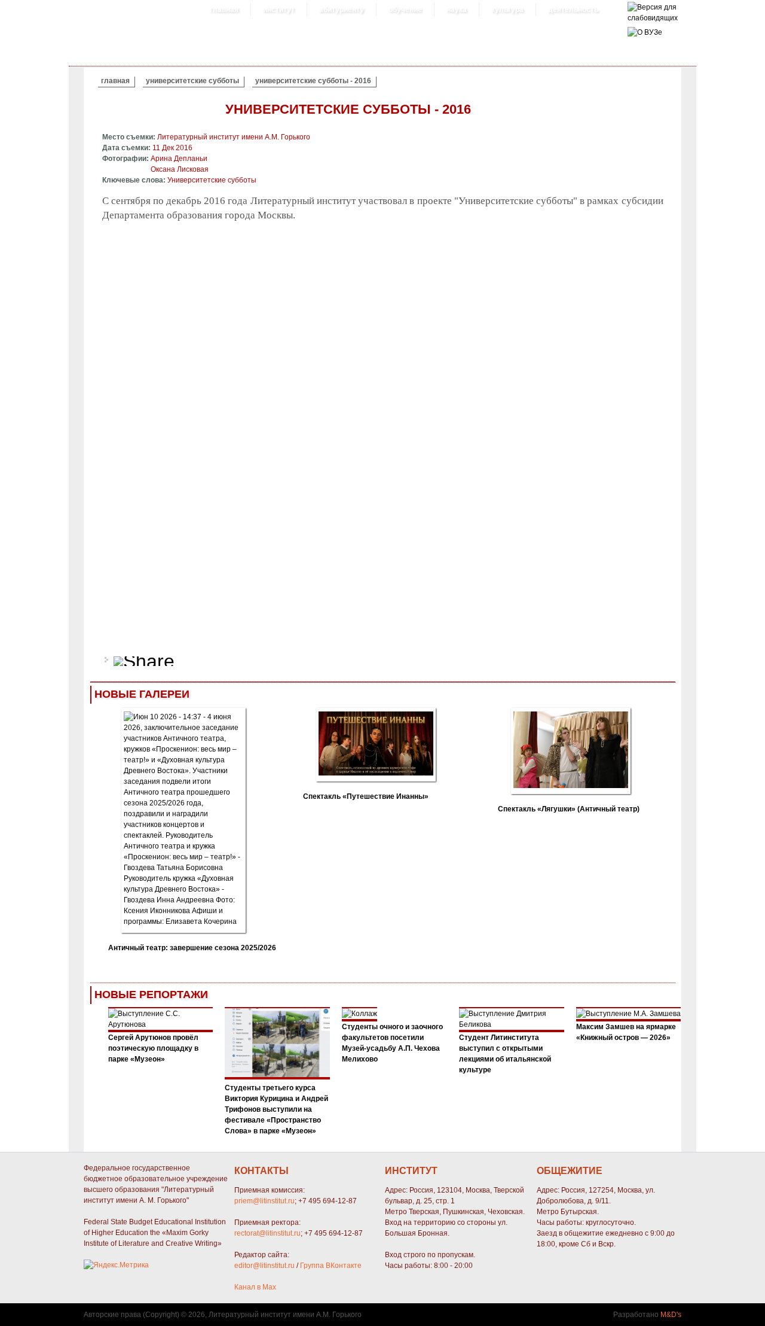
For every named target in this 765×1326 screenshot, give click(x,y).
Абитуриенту (341, 9)
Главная (224, 9)
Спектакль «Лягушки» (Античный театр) (568, 809)
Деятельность (573, 9)
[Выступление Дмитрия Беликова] (511, 1024)
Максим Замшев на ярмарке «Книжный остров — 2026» (626, 1032)
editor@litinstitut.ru (264, 1265)
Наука (456, 9)
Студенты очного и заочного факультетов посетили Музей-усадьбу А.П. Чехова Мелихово (392, 1043)
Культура (507, 9)
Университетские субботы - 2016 (313, 81)
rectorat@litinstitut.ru (267, 1233)
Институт (279, 9)
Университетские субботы (192, 81)
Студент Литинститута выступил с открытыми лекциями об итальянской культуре (505, 1053)
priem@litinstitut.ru (264, 1201)
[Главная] (653, 18)
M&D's (670, 1314)
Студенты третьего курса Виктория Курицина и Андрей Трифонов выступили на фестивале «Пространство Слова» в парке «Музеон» (276, 1109)
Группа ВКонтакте (331, 1265)
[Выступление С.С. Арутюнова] (160, 1024)
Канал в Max (255, 1287)
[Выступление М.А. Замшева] (628, 1013)
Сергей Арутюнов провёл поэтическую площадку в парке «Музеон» (153, 1048)
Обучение (405, 9)
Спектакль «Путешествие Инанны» (366, 796)
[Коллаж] (277, 1077)
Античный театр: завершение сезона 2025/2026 (192, 948)
